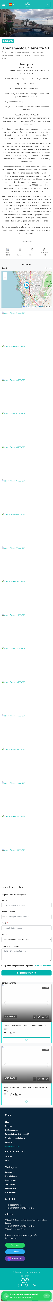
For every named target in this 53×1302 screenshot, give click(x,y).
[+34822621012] (47, 4)
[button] (26, 23)
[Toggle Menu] (4, 4)
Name (4, 900)
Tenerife (8, 1156)
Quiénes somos (11, 1130)
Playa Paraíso (10, 1188)
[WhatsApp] (34, 1285)
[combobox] (4, 916)
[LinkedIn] (22, 1285)
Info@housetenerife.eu (16, 1229)
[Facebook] (18, 1285)
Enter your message (10, 946)
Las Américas (10, 1180)
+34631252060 (13, 1208)
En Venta (46, 988)
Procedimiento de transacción (17, 1134)
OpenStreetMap (37, 306)
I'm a (3, 935)
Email (3, 923)
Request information (26, 973)
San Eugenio (10, 1184)
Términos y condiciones (15, 1138)
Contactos (9, 1142)
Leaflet (27, 306)
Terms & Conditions (42, 966)
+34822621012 (13, 1205)
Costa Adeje (10, 1172)
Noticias (8, 1126)
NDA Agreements (12, 1146)
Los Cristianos (11, 1176)
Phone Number (8, 912)
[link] (26, 1003)
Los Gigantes (10, 1192)
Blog (7, 1122)
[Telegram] (30, 1285)
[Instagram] (26, 1285)
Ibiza (7, 1161)
